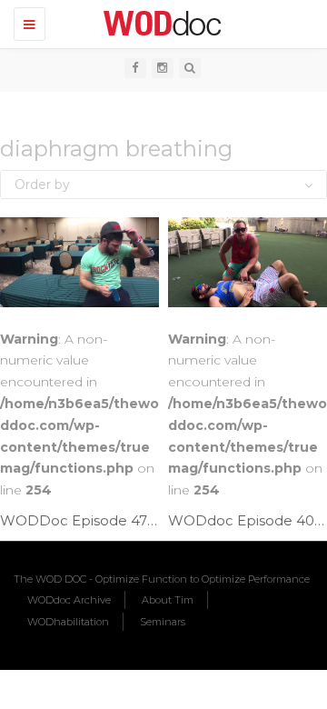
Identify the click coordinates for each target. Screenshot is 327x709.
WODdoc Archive (69, 600)
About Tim (167, 600)
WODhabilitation (68, 621)
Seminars (162, 621)
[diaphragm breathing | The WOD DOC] (158, 22)
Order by (42, 184)
